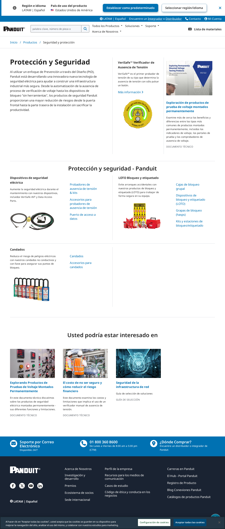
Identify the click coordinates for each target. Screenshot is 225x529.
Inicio (13, 42)
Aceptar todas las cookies (189, 522)
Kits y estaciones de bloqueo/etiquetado (189, 223)
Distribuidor (174, 19)
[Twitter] (22, 489)
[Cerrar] (219, 522)
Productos (30, 42)
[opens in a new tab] (32, 363)
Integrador (155, 19)
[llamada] (83, 443)
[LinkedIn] (40, 489)
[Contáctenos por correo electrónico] (13, 443)
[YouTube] (31, 489)
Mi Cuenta (214, 19)
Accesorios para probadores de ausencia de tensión (83, 203)
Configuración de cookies (154, 522)
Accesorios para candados (80, 265)
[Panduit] (14, 28)
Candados (76, 256)
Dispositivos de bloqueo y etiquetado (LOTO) (190, 199)
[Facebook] (13, 489)
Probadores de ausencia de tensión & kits (83, 188)
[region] (112, 523)
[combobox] (56, 28)
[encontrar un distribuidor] (153, 443)
